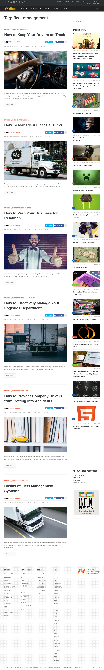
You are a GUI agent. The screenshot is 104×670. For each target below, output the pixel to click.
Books (56, 577)
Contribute (85, 2)
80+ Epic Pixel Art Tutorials (82, 113)
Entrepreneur (23, 29)
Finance (7, 593)
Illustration (41, 577)
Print (39, 593)
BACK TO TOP (96, 667)
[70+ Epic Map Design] (86, 254)
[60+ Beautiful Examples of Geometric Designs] (86, 202)
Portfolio (75, 2)
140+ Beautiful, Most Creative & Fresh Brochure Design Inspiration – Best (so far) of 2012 (86, 85)
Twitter (50, 42)
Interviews (41, 584)
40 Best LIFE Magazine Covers (83, 242)
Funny (56, 603)
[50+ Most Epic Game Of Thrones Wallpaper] (86, 125)
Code (22, 580)
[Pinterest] (20, 2)
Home (55, 627)
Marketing (8, 603)
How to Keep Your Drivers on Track (34, 35)
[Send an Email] (14, 2)
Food (55, 600)
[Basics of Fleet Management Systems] (35, 522)
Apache (23, 574)
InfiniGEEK (76, 477)
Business (55, 8)
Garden (56, 610)
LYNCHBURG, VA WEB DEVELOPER (26, 667)
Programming (26, 606)
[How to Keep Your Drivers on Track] (35, 70)
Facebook (60, 42)
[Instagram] (22, 2)
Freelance (8, 597)
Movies (56, 637)
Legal (6, 600)
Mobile (23, 602)
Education (57, 584)
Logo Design (41, 587)
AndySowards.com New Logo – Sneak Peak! (86, 345)
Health (56, 620)
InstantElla (76, 480)
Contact (96, 4)
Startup (28, 208)
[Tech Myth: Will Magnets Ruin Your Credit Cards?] (86, 279)
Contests (40, 574)
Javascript (25, 596)
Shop (89, 4)
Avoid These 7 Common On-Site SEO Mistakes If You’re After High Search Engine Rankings (85, 374)
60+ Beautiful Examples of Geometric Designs (86, 216)
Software (57, 650)
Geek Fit (57, 613)
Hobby (56, 623)
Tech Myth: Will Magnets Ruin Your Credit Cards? (85, 293)
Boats (56, 574)
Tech (45, 8)
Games (56, 607)
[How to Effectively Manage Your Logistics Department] (35, 343)
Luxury (56, 630)
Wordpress (25, 609)
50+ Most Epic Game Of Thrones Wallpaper (84, 139)
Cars (14, 29)
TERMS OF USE (78, 667)
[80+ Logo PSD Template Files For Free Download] (86, 413)
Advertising (8, 574)
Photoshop (41, 590)
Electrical (58, 587)
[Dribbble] (25, 2)
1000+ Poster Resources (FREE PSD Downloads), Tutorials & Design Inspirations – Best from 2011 (85, 56)
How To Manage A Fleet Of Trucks (33, 125)
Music (56, 640)
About (59, 2)
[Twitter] (8, 2)
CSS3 (22, 589)
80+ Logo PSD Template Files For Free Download (86, 427)
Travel (56, 660)
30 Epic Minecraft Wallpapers (83, 190)
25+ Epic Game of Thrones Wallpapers (86, 401)
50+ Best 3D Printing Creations (83, 165)
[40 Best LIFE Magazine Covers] (86, 230)
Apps (22, 577)
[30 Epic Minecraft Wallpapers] (86, 177)
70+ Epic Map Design (80, 267)
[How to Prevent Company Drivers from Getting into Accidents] (35, 434)
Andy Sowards (14, 42)
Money (56, 633)
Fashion (56, 597)
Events (7, 590)
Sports (56, 653)
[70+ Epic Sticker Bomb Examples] (86, 307)
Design (23, 8)
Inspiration (41, 580)
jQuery (23, 599)
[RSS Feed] (17, 2)
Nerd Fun (57, 643)
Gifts (55, 617)
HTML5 (23, 592)
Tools (56, 657)
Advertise (95, 2)
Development (34, 8)
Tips (63, 8)
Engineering (58, 590)
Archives (67, 2)
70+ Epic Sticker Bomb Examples (84, 319)
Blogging (7, 577)
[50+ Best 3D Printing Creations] (86, 153)
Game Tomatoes (78, 475)
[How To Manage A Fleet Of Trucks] (35, 160)
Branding (7, 580)
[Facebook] (6, 2)
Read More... (10, 104)
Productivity (30, 298)
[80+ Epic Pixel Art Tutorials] (86, 100)
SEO (5, 607)
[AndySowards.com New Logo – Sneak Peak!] (86, 331)
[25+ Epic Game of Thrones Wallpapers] (86, 389)
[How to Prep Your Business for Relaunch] (35, 252)
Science (56, 647)
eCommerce (8, 584)
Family (56, 593)
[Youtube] (11, 2)
